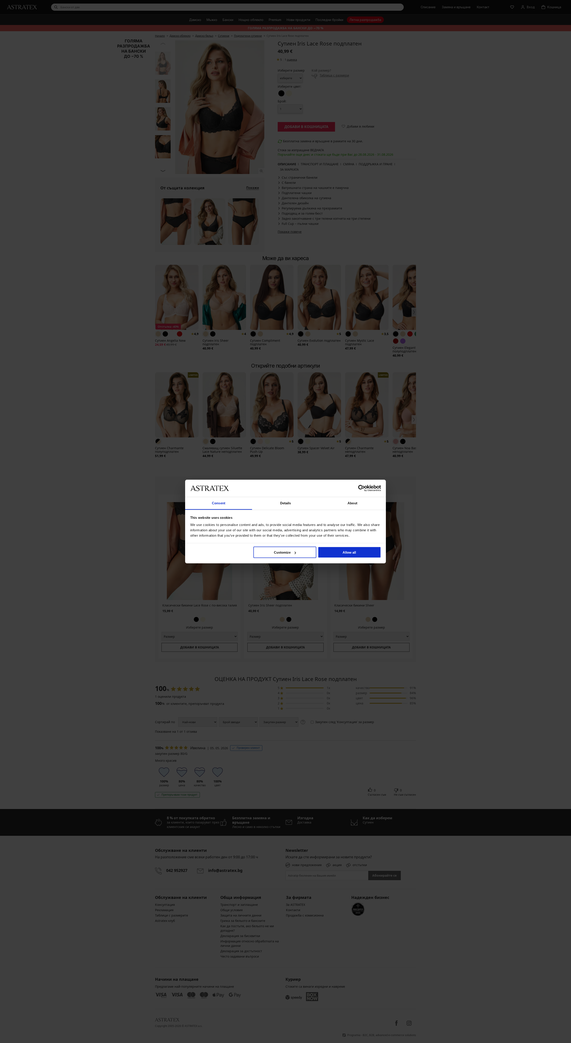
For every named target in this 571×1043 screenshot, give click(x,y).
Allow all (349, 552)
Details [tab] (285, 503)
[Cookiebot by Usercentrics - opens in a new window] (361, 488)
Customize (282, 552)
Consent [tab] (218, 503)
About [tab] (352, 503)
